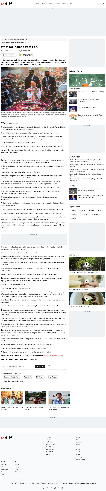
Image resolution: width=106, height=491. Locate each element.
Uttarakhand (96, 214)
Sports (78, 447)
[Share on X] (47, 488)
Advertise (21, 483)
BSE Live (3, 464)
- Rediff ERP (49, 454)
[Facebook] (51, 488)
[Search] (98, 3)
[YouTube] (58, 488)
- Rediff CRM (49, 452)
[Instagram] (55, 488)
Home (36, 3)
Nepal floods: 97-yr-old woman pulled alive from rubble (87, 165)
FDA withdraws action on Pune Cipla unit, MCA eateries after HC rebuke (86, 161)
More (71, 3)
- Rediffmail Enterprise (52, 444)
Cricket (78, 449)
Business (79, 442)
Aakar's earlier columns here (53, 356)
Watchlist (4, 472)
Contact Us (64, 483)
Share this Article (10, 55)
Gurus (64, 3)
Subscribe (40, 366)
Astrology (79, 457)
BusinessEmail (59, 3)
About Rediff (13, 483)
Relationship (18, 472)
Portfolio (3, 474)
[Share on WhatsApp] (44, 488)
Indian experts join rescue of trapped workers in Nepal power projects (87, 170)
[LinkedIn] (62, 488)
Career (17, 469)
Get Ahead (79, 452)
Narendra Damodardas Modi (13, 381)
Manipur (74, 214)
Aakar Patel (28, 377)
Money (50, 3)
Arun (99, 210)
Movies (78, 444)
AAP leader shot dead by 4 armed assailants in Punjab (86, 175)
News (43, 3)
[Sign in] (103, 3)
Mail (39, 3)
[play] (87, 264)
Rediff (83, 210)
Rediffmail (49, 439)
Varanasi (84, 214)
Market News (4, 469)
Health (17, 464)
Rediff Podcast (80, 459)
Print (50, 365)
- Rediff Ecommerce (51, 447)
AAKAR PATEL (7, 51)
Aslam (91, 210)
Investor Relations (53, 483)
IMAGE (74, 210)
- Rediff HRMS (49, 449)
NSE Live (3, 467)
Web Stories (74, 255)
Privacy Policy (30, 483)
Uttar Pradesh (52, 377)
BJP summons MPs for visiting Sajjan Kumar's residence (86, 180)
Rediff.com (77, 483)
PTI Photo (39, 377)
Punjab (74, 219)
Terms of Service (41, 483)
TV (67, 3)
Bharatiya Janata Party (12, 377)
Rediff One (49, 442)
